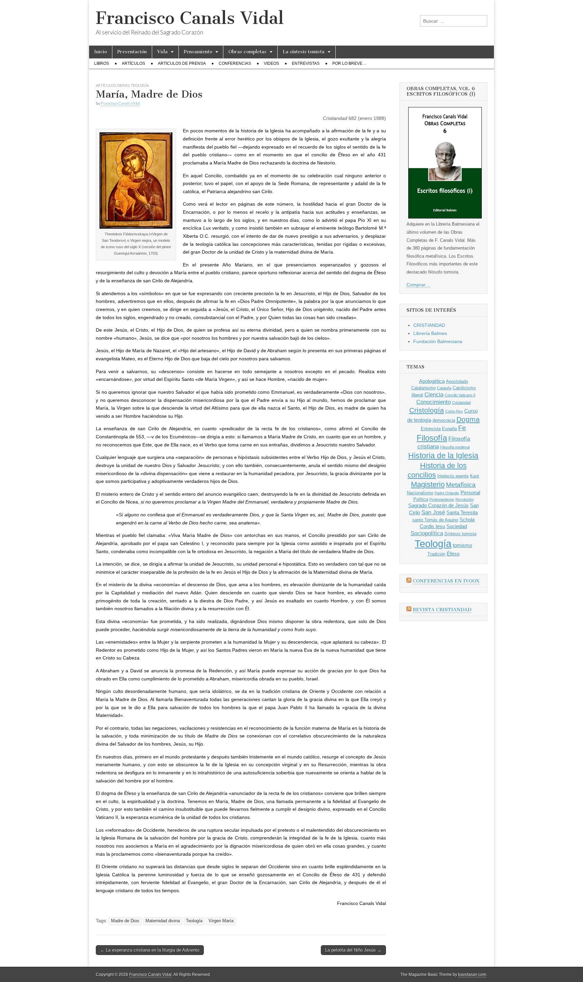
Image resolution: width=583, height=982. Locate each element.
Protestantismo (441, 499)
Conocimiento (433, 402)
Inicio (100, 52)
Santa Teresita (462, 512)
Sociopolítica (427, 533)
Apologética (432, 381)
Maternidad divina (162, 921)
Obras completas (247, 52)
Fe (462, 428)
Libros (101, 63)
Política (420, 499)
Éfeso (453, 554)
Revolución (464, 499)
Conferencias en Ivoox (446, 581)
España (449, 428)
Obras (123, 85)
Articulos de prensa (182, 63)
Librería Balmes (430, 333)
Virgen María (221, 921)
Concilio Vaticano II (460, 395)
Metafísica (461, 484)
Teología (140, 85)
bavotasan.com (472, 974)
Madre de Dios (125, 921)
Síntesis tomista (460, 533)
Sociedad (456, 526)
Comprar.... (419, 284)
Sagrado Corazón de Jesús (438, 505)
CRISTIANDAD (429, 325)
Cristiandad (461, 402)
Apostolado (457, 381)
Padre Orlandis (447, 493)
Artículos (133, 63)
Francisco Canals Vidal (190, 18)
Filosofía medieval (455, 447)
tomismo (462, 545)
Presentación (132, 52)
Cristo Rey (454, 411)
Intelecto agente (453, 476)
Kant (474, 476)
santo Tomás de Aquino (435, 519)
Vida (162, 52)
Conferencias (235, 63)
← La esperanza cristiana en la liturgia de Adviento (149, 950)
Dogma (468, 419)
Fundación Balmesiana (437, 341)
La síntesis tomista (304, 52)
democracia (444, 420)
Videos (271, 63)
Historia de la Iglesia (443, 455)
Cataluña (444, 388)
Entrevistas (306, 63)
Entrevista (431, 428)
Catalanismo (423, 387)
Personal (470, 492)
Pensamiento (198, 52)
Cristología (426, 410)
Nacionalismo (420, 492)
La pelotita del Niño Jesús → (353, 950)
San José (433, 512)
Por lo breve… (349, 63)
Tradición (436, 554)
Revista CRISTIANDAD (442, 610)
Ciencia (433, 394)
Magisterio (428, 484)
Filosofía (432, 437)
